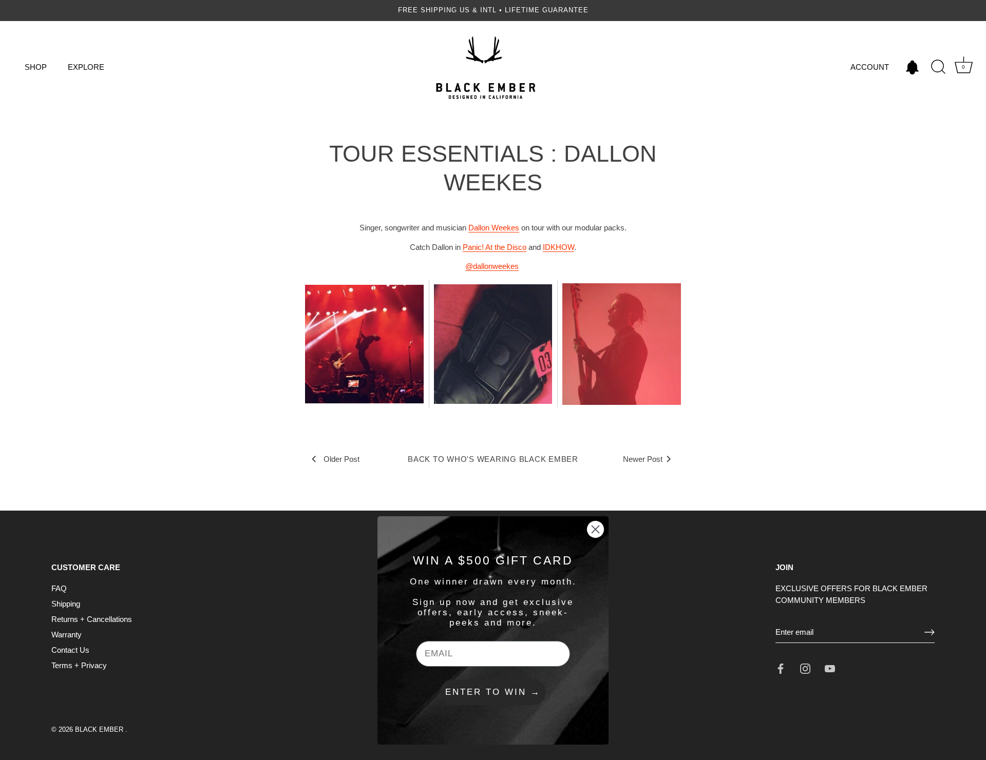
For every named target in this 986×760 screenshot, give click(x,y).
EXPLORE (86, 67)
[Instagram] (805, 668)
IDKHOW (558, 247)
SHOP (36, 67)
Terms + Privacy (79, 665)
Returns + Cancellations (91, 619)
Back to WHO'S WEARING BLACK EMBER (493, 459)
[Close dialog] (595, 529)
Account (869, 67)
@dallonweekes (492, 266)
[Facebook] (780, 668)
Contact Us (70, 650)
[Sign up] (929, 632)
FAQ (59, 588)
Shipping (65, 603)
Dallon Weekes (493, 227)
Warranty (66, 634)
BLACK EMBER (100, 729)
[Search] (938, 67)
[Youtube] (830, 668)
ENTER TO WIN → (493, 692)
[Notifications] (912, 67)
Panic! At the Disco (494, 247)
